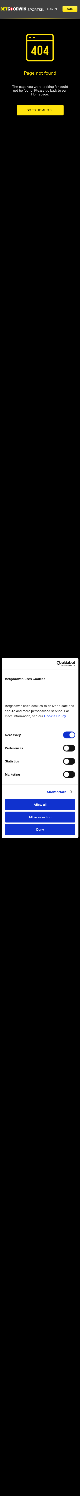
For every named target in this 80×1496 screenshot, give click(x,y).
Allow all (40, 804)
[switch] (69, 748)
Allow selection (40, 817)
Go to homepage (40, 110)
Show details (56, 791)
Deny (40, 829)
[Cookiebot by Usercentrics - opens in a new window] (57, 664)
